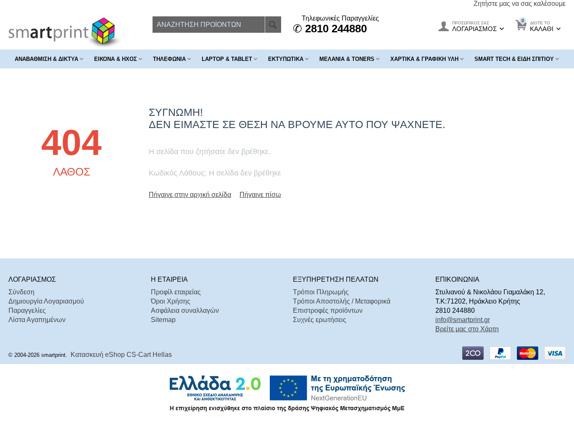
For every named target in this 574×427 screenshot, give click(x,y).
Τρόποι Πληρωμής (321, 292)
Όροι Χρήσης (170, 301)
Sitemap (163, 319)
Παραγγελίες (27, 310)
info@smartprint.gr (462, 319)
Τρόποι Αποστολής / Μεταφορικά (341, 301)
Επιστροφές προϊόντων (328, 310)
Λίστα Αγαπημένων (37, 319)
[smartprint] (64, 32)
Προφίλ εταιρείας (176, 292)
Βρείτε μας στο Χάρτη (467, 329)
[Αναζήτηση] (273, 24)
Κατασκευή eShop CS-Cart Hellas (121, 354)
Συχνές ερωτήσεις (319, 319)
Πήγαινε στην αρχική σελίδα (190, 194)
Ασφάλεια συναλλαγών (185, 310)
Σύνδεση (21, 292)
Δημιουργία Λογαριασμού (46, 301)
